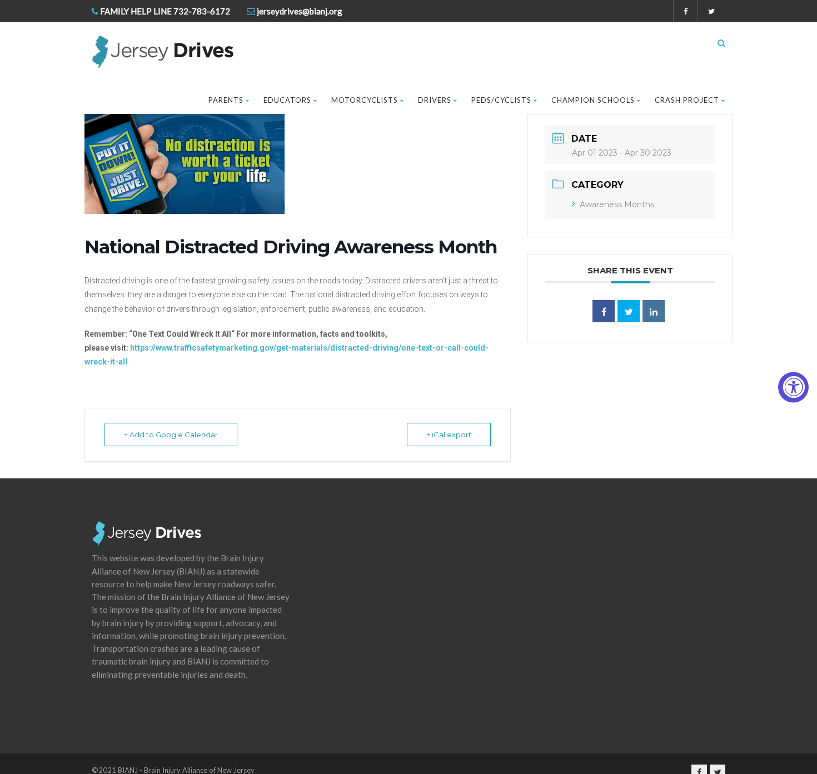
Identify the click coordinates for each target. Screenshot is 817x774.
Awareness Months (617, 204)
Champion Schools (593, 100)
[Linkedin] (653, 311)
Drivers (434, 100)
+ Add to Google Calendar (171, 434)
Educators (287, 100)
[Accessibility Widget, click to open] (793, 387)
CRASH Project (687, 100)
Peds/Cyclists (501, 100)
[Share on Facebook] (603, 311)
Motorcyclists (364, 100)
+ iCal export (448, 434)
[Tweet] (628, 311)
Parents (225, 100)
